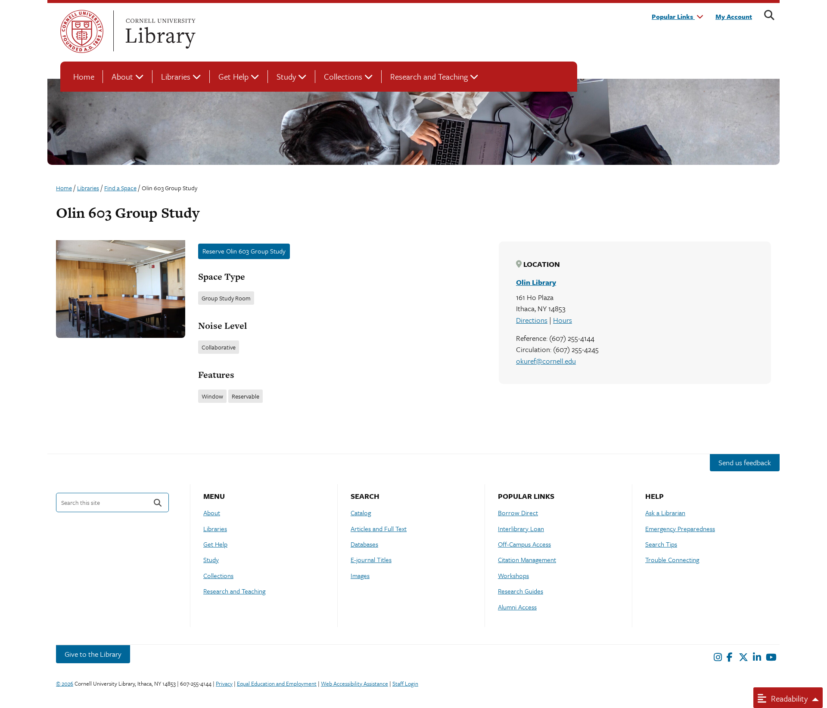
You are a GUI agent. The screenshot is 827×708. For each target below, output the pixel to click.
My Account (733, 16)
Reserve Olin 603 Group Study (244, 251)
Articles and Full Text (379, 528)
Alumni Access (517, 607)
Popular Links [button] (673, 16)
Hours (562, 320)
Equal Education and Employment (277, 683)
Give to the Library (93, 654)
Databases (364, 544)
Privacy (224, 683)
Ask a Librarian (665, 512)
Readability (788, 698)
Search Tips (661, 544)
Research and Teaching (429, 76)
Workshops (513, 575)
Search (157, 502)
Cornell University (81, 31)
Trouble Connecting (672, 559)
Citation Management (527, 559)
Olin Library (536, 282)
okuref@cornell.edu (546, 361)
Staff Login (405, 683)
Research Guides (520, 591)
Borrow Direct (518, 512)
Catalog (361, 512)
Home (83, 76)
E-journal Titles (371, 559)
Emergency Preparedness (680, 528)
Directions (531, 320)
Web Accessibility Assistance (354, 683)
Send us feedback (744, 462)
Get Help (233, 76)
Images (360, 575)
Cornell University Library (159, 31)
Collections (343, 76)
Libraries (175, 76)
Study (286, 76)
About (122, 76)
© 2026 (64, 683)
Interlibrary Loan (521, 528)
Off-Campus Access (524, 544)
